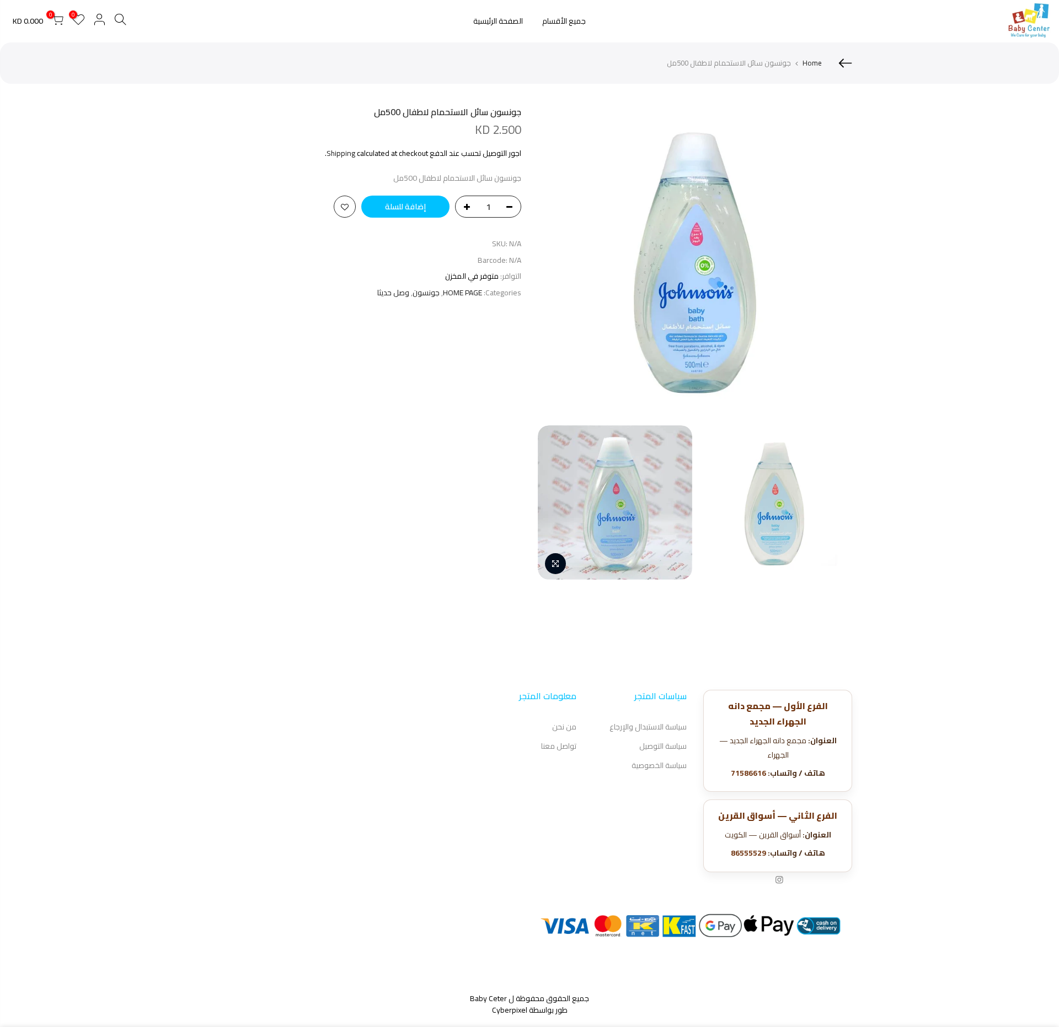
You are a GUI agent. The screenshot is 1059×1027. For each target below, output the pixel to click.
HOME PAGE (462, 293)
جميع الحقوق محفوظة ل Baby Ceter (529, 998)
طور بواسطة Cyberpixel (530, 1010)
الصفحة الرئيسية (498, 21)
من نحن (564, 727)
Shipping (341, 153)
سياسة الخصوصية (659, 765)
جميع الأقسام (564, 21)
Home (812, 63)
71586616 (748, 773)
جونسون (426, 293)
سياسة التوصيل (663, 746)
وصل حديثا (393, 293)
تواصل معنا (558, 746)
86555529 (748, 853)
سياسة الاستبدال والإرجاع (648, 727)
